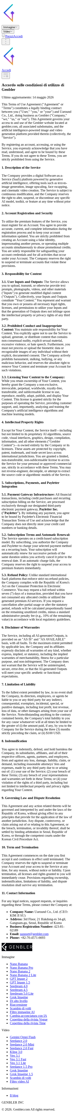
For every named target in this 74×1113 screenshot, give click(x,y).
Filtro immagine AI (22, 1012)
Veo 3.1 (15, 1055)
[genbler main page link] (34, 23)
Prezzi (9, 36)
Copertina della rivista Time (28, 1023)
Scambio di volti (20, 1008)
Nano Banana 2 (20, 971)
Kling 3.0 (16, 1052)
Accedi (18, 36)
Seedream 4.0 (19, 986)
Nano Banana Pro (21, 967)
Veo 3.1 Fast (18, 1059)
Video (6, 31)
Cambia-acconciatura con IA (28, 1015)
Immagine (9, 27)
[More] (6, 41)
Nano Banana (19, 964)
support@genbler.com (34, 934)
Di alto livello (19, 1001)
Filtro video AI (19, 1081)
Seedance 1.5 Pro (21, 1066)
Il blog (14, 1095)
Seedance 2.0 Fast (21, 1048)
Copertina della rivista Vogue (28, 1019)
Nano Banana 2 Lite (23, 975)
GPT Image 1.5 (20, 982)
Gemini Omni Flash (23, 1037)
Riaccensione (18, 1004)
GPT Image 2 (19, 978)
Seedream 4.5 (19, 990)
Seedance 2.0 (18, 1041)
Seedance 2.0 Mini (22, 1044)
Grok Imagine (19, 997)
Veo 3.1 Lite (18, 1063)
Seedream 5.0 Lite (22, 993)
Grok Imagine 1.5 (21, 1074)
